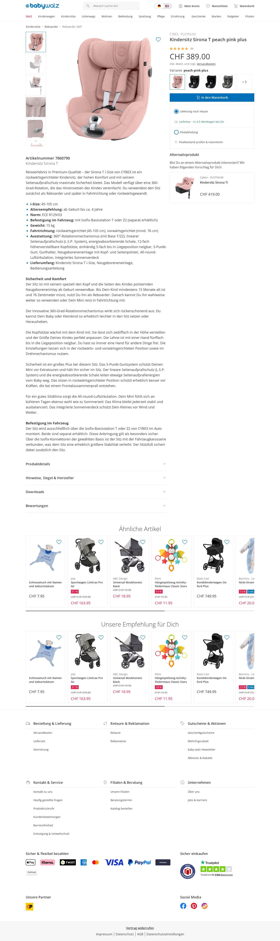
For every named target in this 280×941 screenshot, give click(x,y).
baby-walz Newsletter (201, 749)
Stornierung (41, 749)
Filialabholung (189, 132)
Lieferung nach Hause (194, 111)
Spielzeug (145, 16)
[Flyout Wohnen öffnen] (113, 16)
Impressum (104, 934)
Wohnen (107, 16)
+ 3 (244, 82)
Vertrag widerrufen (140, 928)
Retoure (115, 733)
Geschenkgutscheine (201, 733)
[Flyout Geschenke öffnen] (207, 16)
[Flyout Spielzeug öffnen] (152, 16)
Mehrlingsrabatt (198, 741)
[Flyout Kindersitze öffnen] (77, 16)
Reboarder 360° (72, 26)
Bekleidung (125, 16)
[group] (109, 89)
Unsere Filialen (120, 791)
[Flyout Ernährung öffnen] (186, 16)
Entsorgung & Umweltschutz (51, 833)
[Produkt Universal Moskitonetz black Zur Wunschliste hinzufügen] (143, 542)
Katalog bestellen (121, 808)
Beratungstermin (121, 800)
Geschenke (199, 16)
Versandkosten (42, 733)
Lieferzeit (39, 741)
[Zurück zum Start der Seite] (275, 913)
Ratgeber (233, 16)
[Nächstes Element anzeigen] (36, 141)
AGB (140, 934)
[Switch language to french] (163, 6)
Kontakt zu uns (42, 791)
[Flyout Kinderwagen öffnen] (56, 16)
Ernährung (178, 16)
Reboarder (51, 26)
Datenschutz (125, 934)
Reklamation (118, 741)
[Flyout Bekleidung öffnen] (134, 16)
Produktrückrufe (43, 808)
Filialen (249, 16)
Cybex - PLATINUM (183, 34)
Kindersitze (68, 16)
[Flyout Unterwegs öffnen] (96, 16)
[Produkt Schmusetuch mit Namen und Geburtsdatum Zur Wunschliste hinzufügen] (59, 542)
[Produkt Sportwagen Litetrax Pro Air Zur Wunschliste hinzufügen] (101, 542)
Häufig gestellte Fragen (48, 800)
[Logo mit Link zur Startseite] (42, 6)
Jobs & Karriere (197, 800)
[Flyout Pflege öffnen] (166, 16)
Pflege (161, 16)
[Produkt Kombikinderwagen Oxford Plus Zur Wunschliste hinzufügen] (227, 542)
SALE (29, 16)
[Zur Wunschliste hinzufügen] (158, 39)
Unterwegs (88, 16)
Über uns (194, 791)
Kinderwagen (46, 16)
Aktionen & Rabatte (200, 758)
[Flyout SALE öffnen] (33, 16)
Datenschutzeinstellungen (165, 934)
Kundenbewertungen (47, 817)
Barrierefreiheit (43, 825)
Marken (216, 16)
